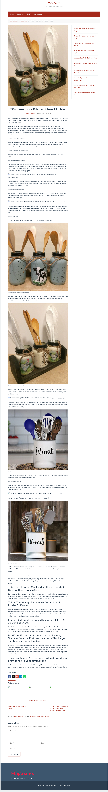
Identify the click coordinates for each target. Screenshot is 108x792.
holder (38, 716)
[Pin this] (17, 676)
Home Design (18, 716)
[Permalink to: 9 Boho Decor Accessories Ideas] (17, 695)
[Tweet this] (13, 676)
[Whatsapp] (24, 676)
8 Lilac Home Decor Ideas (37, 700)
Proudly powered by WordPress (47, 785)
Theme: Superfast (64, 785)
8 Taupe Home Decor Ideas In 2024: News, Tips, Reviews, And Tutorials (59, 708)
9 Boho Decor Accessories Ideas (17, 707)
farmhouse (33, 716)
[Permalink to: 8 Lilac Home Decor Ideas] (38, 692)
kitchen (43, 716)
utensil (49, 716)
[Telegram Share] (20, 676)
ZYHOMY (54, 3)
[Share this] (9, 676)
